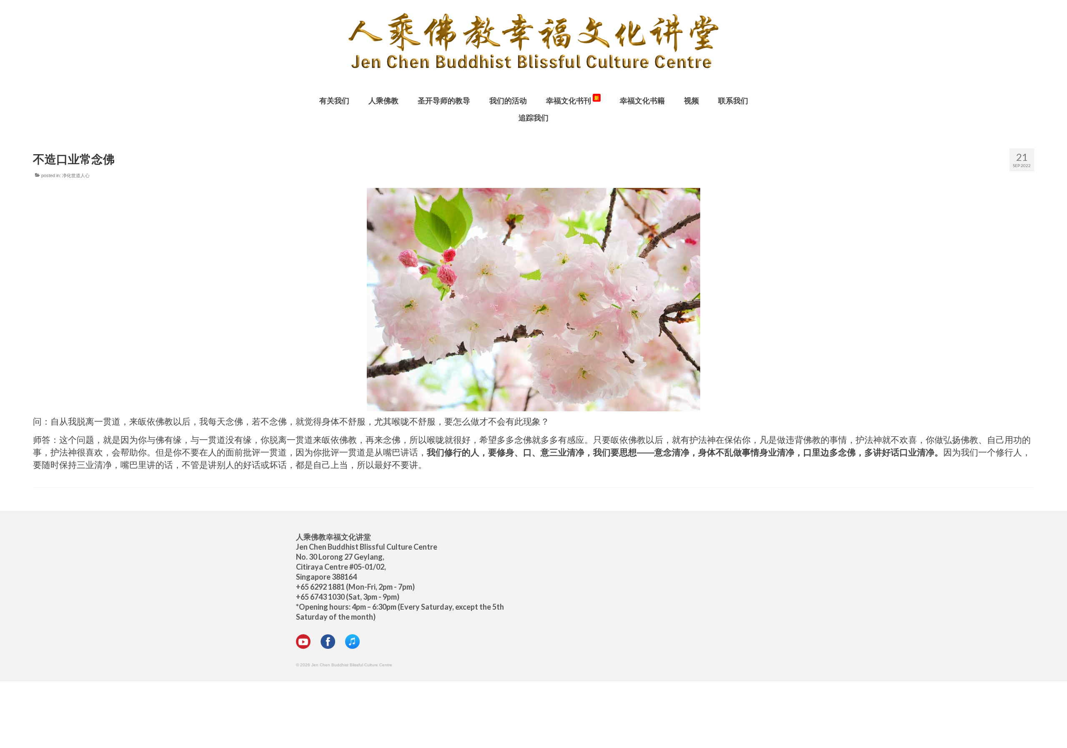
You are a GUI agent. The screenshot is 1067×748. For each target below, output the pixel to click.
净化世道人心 (76, 175)
